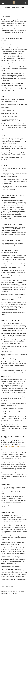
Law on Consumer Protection (12, 446)
